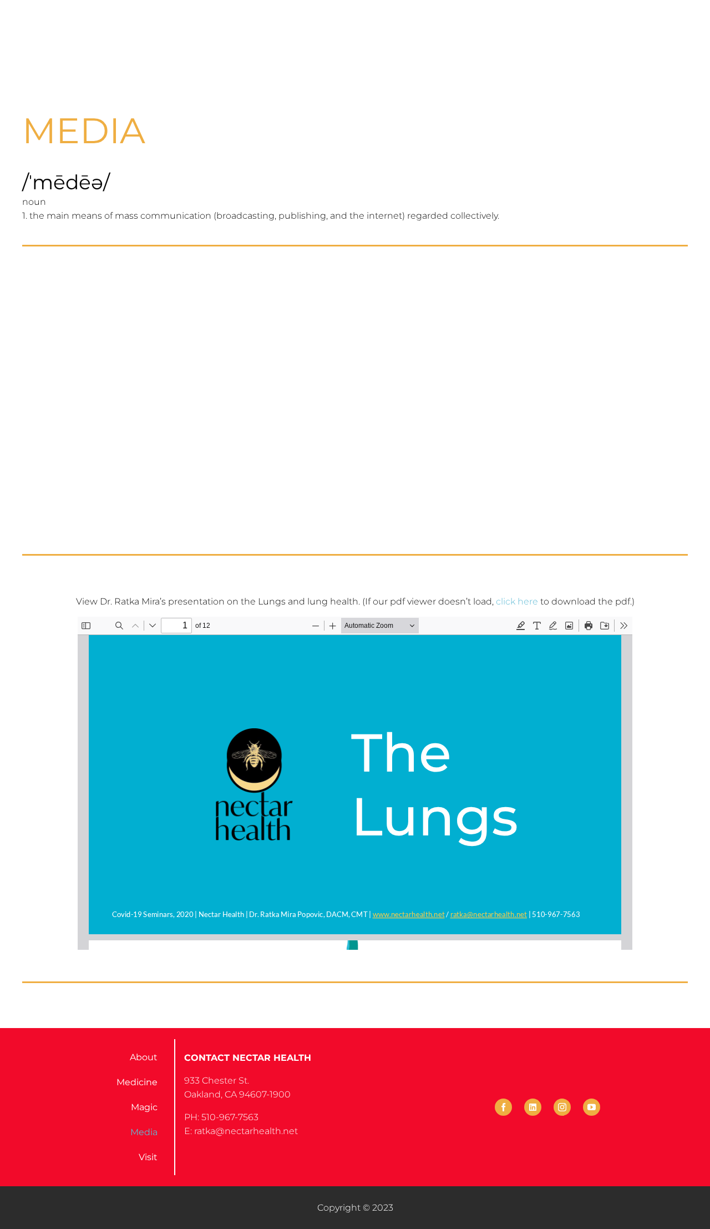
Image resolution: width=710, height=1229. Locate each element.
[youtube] (591, 1107)
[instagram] (562, 1107)
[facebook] (503, 1107)
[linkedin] (532, 1107)
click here (517, 601)
